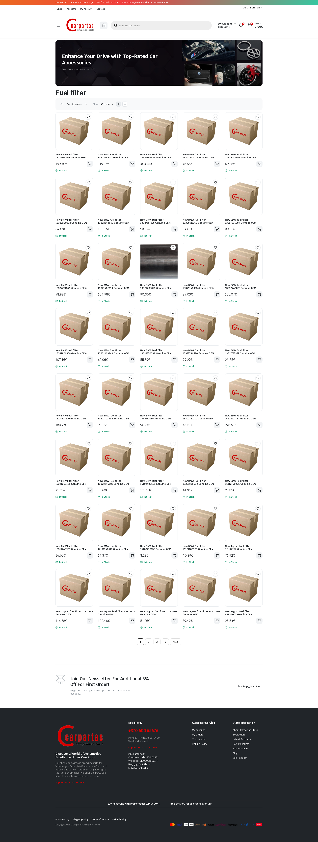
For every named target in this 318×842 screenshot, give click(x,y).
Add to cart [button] (90, 164)
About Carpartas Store (245, 730)
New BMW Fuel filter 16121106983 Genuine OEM (198, 548)
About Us (71, 8)
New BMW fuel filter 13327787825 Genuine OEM (155, 221)
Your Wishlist (199, 739)
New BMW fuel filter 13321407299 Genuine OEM (113, 287)
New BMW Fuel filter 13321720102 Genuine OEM (198, 417)
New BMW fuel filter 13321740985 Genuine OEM (198, 287)
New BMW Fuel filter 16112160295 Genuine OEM (240, 482)
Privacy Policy (62, 819)
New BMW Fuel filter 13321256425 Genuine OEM (70, 482)
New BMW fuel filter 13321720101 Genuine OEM (155, 417)
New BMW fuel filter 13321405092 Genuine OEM (156, 287)
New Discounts (241, 743)
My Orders (197, 734)
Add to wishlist (88, 117)
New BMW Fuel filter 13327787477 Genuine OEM (240, 352)
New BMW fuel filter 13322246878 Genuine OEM (240, 287)
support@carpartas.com (69, 782)
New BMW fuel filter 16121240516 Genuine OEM (113, 548)
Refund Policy (199, 743)
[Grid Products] (118, 104)
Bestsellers (239, 734)
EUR (252, 7)
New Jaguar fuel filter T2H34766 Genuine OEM (239, 548)
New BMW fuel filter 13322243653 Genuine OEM (113, 221)
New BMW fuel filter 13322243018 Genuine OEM (198, 156)
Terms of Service (100, 819)
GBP (259, 7)
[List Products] (124, 104)
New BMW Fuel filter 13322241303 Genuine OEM (240, 156)
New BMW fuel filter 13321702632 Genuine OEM (113, 417)
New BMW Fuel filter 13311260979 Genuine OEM (70, 548)
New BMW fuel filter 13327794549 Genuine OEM (71, 287)
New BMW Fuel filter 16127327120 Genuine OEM (70, 417)
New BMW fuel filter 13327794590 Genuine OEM (198, 352)
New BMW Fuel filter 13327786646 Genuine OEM (155, 156)
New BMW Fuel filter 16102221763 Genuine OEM (240, 417)
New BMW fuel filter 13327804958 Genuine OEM (71, 352)
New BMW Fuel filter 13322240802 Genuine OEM (71, 221)
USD (245, 7)
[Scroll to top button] (310, 834)
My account (198, 730)
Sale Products (240, 748)
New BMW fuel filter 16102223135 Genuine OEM (155, 548)
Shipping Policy (81, 819)
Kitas (176, 642)
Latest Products (242, 739)
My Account (86, 8)
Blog (235, 753)
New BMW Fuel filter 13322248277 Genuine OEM (113, 156)
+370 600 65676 (143, 730)
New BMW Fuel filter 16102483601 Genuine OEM (155, 482)
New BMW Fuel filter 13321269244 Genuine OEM (113, 352)
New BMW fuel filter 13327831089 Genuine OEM (240, 221)
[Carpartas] (80, 25)
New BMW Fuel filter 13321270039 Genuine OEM (155, 352)
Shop (59, 8)
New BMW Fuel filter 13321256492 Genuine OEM (198, 482)
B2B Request (240, 757)
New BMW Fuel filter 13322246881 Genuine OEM (113, 482)
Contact (101, 8)
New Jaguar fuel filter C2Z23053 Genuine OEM (239, 613)
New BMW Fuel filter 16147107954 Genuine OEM (70, 156)
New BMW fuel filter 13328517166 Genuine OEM (198, 221)
